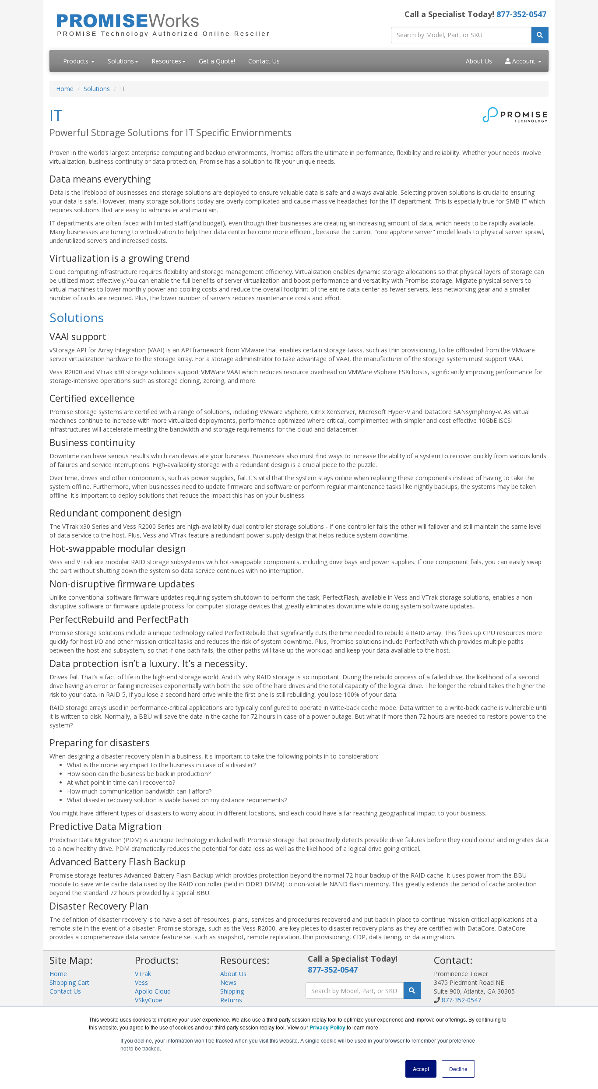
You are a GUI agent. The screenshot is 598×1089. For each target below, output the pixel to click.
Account (523, 61)
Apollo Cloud (153, 991)
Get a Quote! (217, 61)
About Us (479, 61)
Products (76, 61)
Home (65, 88)
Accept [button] (421, 1068)
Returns (231, 1000)
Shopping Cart (69, 982)
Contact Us (264, 61)
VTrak (143, 974)
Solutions (121, 61)
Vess (141, 982)
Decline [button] (458, 1068)
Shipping (232, 991)
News (228, 982)
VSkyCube (148, 1000)
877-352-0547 (521, 14)
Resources (166, 61)
